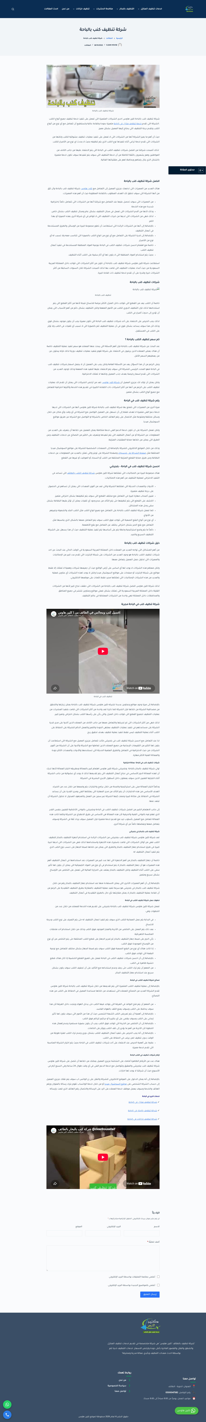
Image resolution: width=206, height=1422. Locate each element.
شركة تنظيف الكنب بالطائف (81, 473)
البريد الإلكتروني (114, 1227)
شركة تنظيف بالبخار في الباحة (142, 1111)
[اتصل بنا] (7, 1415)
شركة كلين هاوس (111, 383)
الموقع (79, 1227)
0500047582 (172, 1393)
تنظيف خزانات (83, 9)
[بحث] (13, 9)
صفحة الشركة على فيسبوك (132, 453)
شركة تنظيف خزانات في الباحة (142, 1119)
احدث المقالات (51, 9)
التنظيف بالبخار (127, 9)
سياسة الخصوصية (117, 1386)
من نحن (65, 9)
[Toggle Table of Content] (199, 170)
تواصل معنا (120, 1391)
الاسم (157, 1227)
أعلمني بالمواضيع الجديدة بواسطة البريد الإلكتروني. (131, 1285)
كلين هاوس (86, 189)
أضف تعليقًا (153, 1242)
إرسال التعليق (150, 1294)
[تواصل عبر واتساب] (7, 1404)
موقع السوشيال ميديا (116, 1084)
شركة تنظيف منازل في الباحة (143, 1102)
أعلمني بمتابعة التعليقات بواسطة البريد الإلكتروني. (131, 1277)
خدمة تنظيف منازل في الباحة (128, 124)
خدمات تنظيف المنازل (151, 9)
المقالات (87, 45)
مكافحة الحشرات (104, 9)
